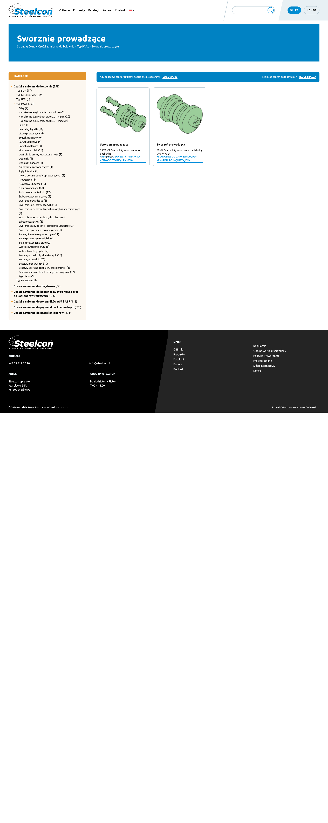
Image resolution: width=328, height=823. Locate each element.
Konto (311, 10)
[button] (12, 85)
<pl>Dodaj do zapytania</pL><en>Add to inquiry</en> (120, 158)
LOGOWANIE (169, 77)
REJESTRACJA (307, 77)
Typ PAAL (83, 46)
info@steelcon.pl (99, 363)
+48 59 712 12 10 (19, 363)
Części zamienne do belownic (56, 46)
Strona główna (26, 46)
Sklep (294, 10)
